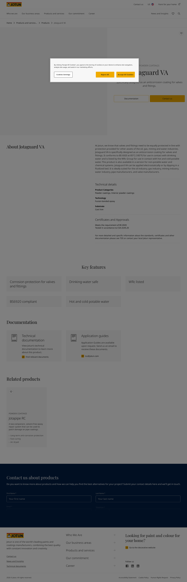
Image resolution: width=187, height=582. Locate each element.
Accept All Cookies (125, 75)
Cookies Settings (63, 75)
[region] (94, 70)
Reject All (105, 75)
